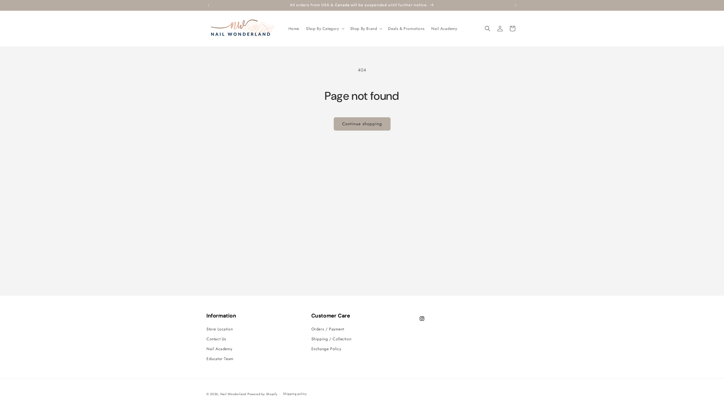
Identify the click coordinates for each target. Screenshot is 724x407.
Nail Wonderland (233, 394)
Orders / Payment (327, 329)
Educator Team (220, 358)
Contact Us (216, 339)
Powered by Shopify (262, 394)
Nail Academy (219, 349)
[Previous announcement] (208, 5)
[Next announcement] (515, 5)
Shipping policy (295, 393)
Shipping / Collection (331, 339)
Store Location (219, 329)
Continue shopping (362, 124)
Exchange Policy (326, 349)
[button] (325, 28)
